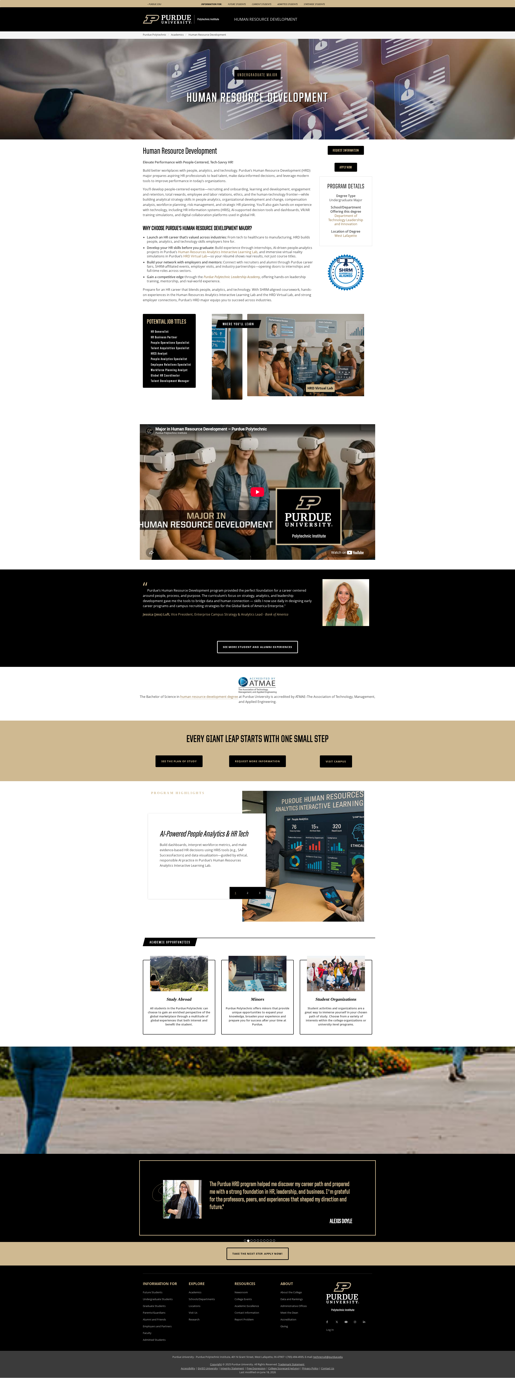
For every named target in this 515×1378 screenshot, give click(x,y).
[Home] (188, 19)
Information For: (211, 4)
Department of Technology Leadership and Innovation (345, 220)
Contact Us (327, 1376)
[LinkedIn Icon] (364, 1330)
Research (194, 1327)
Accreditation (288, 1327)
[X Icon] (337, 1330)
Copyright (216, 1372)
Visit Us (193, 1320)
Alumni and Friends (154, 1327)
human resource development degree (209, 696)
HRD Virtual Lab (195, 256)
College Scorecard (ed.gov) (284, 1376)
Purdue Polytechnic (154, 34)
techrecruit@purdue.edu (328, 1364)
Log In (330, 1337)
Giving (284, 1334)
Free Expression (256, 1376)
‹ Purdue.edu (154, 4)
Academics (177, 34)
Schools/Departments (202, 1307)
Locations (194, 1313)
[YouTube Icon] (346, 1330)
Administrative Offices (293, 1313)
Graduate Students (154, 1313)
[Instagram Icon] (355, 1330)
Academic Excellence (247, 1313)
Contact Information (247, 1320)
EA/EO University (208, 1376)
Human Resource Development (265, 19)
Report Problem (244, 1327)
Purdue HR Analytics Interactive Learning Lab (287, 391)
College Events (243, 1307)
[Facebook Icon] (327, 1330)
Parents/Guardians (154, 1320)
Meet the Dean (289, 1320)
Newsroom (241, 1300)
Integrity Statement (232, 1376)
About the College (291, 1300)
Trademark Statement (291, 1372)
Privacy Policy (310, 1376)
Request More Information (257, 761)
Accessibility (188, 1376)
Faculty (147, 1340)
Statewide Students (314, 4)
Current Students (261, 4)
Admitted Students (287, 4)
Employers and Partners (157, 1334)
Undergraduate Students (158, 1307)
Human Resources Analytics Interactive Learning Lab (218, 252)
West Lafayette (346, 236)
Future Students (237, 4)
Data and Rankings (291, 1307)
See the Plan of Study (179, 761)
